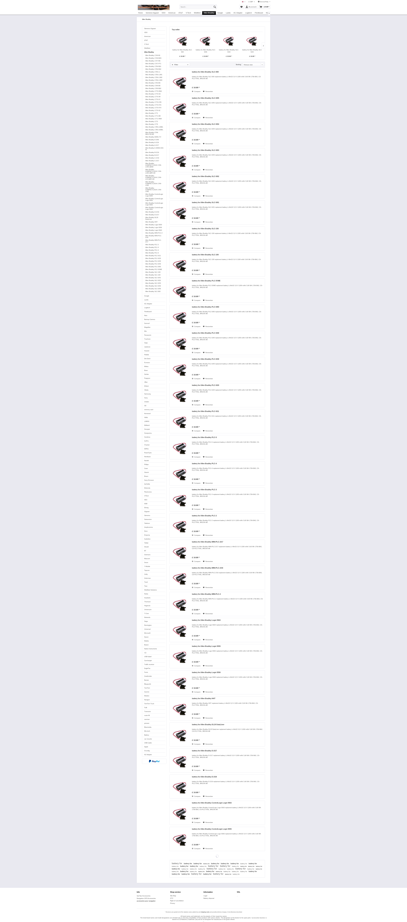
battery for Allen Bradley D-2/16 (204, 777)
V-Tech (146, 44)
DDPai (146, 449)
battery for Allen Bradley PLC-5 (204, 437)
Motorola (147, 488)
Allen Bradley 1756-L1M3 (153, 80)
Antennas (147, 578)
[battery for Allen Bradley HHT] (180, 708)
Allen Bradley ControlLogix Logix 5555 (154, 204)
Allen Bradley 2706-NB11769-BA (151, 133)
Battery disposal (209, 898)
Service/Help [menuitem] (264, 2)
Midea (146, 366)
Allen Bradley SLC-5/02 (153, 280)
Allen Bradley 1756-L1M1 (153, 74)
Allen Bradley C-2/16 (152, 158)
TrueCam (147, 339)
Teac (145, 586)
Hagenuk (147, 605)
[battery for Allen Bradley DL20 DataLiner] (180, 734)
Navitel (146, 460)
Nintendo (147, 617)
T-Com (146, 613)
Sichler (146, 374)
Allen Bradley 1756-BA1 (153, 66)
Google (146, 296)
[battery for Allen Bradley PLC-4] (180, 473)
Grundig (147, 751)
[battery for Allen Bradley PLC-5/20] (180, 395)
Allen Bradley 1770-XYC (153, 105)
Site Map (173, 896)
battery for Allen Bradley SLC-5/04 (229, 51)
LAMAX (146, 421)
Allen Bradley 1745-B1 (152, 55)
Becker (146, 680)
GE (145, 405)
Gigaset (146, 511)
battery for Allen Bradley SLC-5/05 (206, 51)
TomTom (147, 688)
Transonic (147, 711)
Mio (145, 331)
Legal (205, 896)
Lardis (146, 300)
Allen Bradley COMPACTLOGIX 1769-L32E (153, 183)
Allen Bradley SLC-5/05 (153, 288)
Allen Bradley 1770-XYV (153, 108)
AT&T (146, 40)
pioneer (146, 723)
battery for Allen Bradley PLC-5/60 (205, 307)
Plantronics (148, 492)
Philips (146, 464)
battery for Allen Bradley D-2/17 (204, 751)
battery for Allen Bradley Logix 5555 (206, 646)
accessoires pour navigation (146, 901)
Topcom (147, 570)
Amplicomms (148, 527)
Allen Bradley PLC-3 (152, 247)
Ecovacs (147, 362)
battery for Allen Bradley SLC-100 (205, 255)
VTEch (146, 496)
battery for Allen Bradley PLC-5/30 (205, 359)
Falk (145, 707)
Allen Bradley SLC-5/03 (153, 283)
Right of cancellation (177, 901)
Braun (146, 476)
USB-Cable (148, 743)
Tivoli (146, 582)
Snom (146, 562)
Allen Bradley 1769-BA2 (153, 88)
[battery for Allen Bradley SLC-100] (180, 265)
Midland (147, 425)
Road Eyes (148, 453)
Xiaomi (146, 472)
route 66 (147, 715)
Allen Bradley (149, 52)
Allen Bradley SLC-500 (152, 291)
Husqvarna (148, 433)
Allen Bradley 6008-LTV (153, 137)
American (147, 36)
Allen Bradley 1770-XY (152, 99)
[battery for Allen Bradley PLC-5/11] (180, 421)
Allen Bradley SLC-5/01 (153, 277)
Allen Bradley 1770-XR (152, 96)
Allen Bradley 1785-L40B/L (154, 127)
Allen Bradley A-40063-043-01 (154, 148)
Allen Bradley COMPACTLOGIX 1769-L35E (153, 189)
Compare (197, 91)
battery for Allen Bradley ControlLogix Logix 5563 (212, 803)
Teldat (146, 543)
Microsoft (147, 633)
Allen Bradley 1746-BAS (153, 58)
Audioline (147, 539)
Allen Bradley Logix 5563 (153, 230)
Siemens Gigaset (150, 28)
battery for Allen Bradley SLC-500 (182, 51)
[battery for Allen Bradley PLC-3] (180, 499)
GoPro (146, 441)
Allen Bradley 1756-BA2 (153, 69)
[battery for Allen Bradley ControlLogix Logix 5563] (180, 813)
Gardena (147, 437)
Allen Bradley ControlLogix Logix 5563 (154, 208)
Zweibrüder (148, 676)
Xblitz (146, 417)
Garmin (146, 692)
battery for (177, 863)
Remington (148, 625)
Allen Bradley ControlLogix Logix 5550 (154, 199)
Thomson (147, 602)
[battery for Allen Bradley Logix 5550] (180, 682)
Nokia (146, 594)
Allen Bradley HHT (151, 222)
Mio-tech (147, 731)
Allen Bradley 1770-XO (153, 94)
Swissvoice (148, 519)
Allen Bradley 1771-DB (152, 116)
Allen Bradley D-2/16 (152, 212)
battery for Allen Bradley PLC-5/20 (205, 385)
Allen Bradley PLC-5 (152, 253)
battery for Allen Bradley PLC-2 (204, 516)
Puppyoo (147, 378)
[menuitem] (198, 7)
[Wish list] (241, 7)
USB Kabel (147, 656)
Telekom (147, 523)
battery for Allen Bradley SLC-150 (205, 229)
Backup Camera (149, 319)
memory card (148, 409)
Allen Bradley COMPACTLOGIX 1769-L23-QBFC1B (153, 177)
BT (145, 551)
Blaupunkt (147, 684)
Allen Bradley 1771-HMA (153, 119)
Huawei (146, 351)
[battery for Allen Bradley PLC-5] (180, 447)
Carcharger (148, 660)
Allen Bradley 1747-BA (152, 61)
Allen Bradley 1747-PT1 (153, 63)
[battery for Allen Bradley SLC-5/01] (180, 212)
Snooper (147, 429)
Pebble (146, 355)
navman (147, 719)
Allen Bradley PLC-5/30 (153, 261)
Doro (146, 531)
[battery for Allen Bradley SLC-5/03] (252, 40)
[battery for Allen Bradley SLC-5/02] (180, 186)
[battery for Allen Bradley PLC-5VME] (180, 291)
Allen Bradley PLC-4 (152, 250)
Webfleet (147, 48)
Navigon (147, 700)
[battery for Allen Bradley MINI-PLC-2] (180, 604)
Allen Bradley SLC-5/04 (153, 286)
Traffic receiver (149, 664)
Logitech (147, 307)
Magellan (147, 327)
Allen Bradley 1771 (151, 113)
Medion (146, 696)
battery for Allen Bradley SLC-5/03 (252, 51)
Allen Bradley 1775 (151, 124)
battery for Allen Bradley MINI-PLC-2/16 (207, 568)
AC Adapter (148, 754)
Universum (147, 609)
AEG (145, 500)
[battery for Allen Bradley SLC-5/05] (205, 40)
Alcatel (146, 547)
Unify (146, 574)
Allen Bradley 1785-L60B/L (154, 130)
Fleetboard (148, 311)
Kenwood (147, 413)
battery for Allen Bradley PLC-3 (204, 490)
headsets (147, 598)
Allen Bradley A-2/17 (152, 145)
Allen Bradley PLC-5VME (153, 269)
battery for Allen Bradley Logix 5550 (206, 672)
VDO (145, 32)
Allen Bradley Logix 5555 (153, 227)
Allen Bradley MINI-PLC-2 (153, 233)
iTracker (147, 445)
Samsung (147, 394)
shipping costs (205, 912)
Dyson (146, 637)
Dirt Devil (147, 358)
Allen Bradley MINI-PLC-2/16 (153, 236)
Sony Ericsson (149, 480)
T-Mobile (147, 566)
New (145, 315)
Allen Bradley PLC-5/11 (153, 255)
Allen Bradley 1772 (151, 121)
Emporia (147, 535)
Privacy (172, 903)
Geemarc (147, 554)
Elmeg (146, 507)
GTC (171, 898)
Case (146, 468)
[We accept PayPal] (154, 761)
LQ (145, 652)
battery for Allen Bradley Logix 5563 (206, 620)
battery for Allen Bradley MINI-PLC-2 (206, 594)
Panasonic (147, 335)
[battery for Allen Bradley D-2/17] (180, 761)
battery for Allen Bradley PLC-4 (204, 463)
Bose (146, 370)
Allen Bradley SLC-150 (152, 275)
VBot (145, 382)
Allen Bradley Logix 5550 (153, 224)
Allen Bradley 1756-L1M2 (153, 77)
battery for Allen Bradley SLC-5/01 (205, 202)
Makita (146, 641)
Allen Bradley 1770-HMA (153, 91)
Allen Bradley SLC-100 (152, 272)
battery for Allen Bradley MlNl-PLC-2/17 (207, 542)
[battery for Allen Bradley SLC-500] (182, 40)
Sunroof (147, 323)
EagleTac (147, 668)
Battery (146, 735)
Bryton (146, 645)
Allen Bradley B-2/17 (152, 155)
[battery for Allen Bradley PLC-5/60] (180, 317)
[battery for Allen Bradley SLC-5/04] (229, 40)
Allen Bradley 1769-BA (152, 85)
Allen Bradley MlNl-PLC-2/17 (153, 241)
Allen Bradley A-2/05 (152, 140)
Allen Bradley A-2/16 (152, 142)
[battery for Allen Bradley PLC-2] (180, 525)
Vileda (146, 390)
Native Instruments (150, 649)
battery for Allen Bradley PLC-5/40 (205, 333)
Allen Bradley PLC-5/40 (153, 264)
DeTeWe (147, 484)
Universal (147, 629)
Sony (146, 398)
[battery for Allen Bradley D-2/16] (180, 787)
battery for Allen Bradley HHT (203, 698)
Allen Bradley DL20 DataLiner (151, 218)
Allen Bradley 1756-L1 (152, 72)
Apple (146, 747)
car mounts (148, 739)
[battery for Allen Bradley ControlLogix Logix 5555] (180, 839)
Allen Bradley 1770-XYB (153, 102)
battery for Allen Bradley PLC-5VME (206, 281)
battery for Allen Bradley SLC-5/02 (205, 176)
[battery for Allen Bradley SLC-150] (180, 238)
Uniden (146, 402)
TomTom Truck (149, 703)
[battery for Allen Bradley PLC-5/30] (180, 369)
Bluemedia (147, 727)
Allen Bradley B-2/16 (152, 152)
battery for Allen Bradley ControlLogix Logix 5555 (212, 829)
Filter (176, 64)
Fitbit (146, 343)
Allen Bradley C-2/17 (152, 160)
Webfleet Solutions (150, 590)
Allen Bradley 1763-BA (152, 83)
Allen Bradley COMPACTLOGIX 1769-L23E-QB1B (153, 165)
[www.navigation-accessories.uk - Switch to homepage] (154, 7)
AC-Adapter (148, 304)
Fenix (146, 672)
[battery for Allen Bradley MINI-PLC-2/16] (180, 578)
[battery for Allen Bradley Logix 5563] (180, 630)
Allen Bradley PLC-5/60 (153, 266)
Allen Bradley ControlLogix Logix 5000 (154, 195)
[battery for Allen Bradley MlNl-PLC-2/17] (180, 552)
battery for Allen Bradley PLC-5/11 (205, 411)
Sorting (238, 64)
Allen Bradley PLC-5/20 (153, 258)
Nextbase (147, 456)
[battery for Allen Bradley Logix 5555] (180, 656)
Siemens (147, 515)
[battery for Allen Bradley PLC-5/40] (180, 343)
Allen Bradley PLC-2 (152, 244)
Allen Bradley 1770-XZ (152, 110)
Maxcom (147, 558)
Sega (146, 621)
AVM (145, 503)
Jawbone (147, 347)
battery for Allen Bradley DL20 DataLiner (208, 724)
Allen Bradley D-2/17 (152, 215)
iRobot (146, 386)
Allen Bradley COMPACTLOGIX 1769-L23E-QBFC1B (153, 171)
